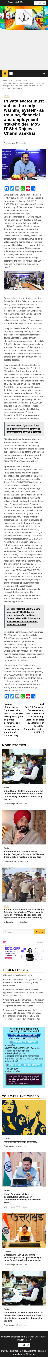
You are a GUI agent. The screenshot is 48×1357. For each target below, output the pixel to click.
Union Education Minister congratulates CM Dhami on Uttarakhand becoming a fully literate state (22, 982)
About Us (5, 1337)
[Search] (44, 73)
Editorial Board (18, 1337)
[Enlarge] (41, 1030)
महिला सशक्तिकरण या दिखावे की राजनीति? (18, 975)
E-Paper (30, 1337)
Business (7, 1251)
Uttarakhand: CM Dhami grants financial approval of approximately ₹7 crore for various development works (24, 992)
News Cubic (22, 143)
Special (6, 96)
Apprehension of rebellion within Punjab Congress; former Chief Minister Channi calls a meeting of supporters (24, 854)
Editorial (7, 1138)
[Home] (5, 73)
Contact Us (40, 1337)
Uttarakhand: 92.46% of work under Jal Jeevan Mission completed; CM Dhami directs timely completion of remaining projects (23, 1003)
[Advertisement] (24, 50)
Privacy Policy (24, 1340)
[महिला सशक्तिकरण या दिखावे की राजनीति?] (24, 1117)
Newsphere (17, 1354)
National (7, 1191)
